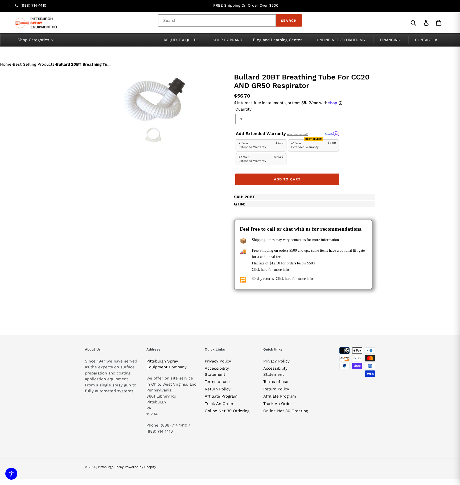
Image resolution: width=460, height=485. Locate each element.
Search (289, 21)
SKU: (244, 197)
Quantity (243, 109)
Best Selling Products (34, 64)
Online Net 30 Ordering (227, 410)
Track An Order (219, 403)
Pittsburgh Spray (111, 467)
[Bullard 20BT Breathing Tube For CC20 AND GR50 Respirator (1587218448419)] (155, 109)
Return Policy (218, 389)
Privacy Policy (218, 361)
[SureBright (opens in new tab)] (332, 133)
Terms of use (217, 381)
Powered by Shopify (140, 467)
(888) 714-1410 (33, 5)
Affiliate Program (221, 396)
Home (5, 64)
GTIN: (239, 204)
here (264, 270)
